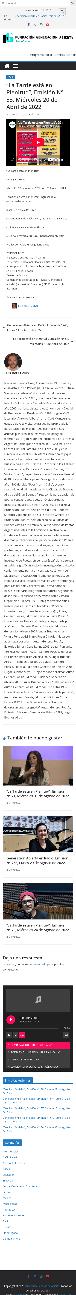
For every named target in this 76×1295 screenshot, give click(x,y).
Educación (8, 1174)
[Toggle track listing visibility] (66, 1035)
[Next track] (15, 1035)
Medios (7, 1198)
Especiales (9, 1180)
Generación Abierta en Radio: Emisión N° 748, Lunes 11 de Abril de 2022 (37, 327)
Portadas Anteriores (14, 1215)
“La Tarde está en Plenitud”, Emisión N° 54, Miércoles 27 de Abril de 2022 (40, 341)
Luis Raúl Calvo (32, 114)
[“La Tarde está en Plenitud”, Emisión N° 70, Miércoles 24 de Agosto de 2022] (38, 885)
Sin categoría (10, 1232)
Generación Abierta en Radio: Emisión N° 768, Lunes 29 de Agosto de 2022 (37, 860)
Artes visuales (11, 1151)
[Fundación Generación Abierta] (7, 66)
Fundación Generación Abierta (20, 1186)
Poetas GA (9, 1209)
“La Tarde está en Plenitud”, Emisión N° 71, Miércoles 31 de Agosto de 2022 (37, 793)
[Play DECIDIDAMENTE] (10, 1019)
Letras (6, 1192)
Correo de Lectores (14, 1163)
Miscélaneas (10, 1203)
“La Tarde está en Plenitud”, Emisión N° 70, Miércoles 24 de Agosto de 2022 (37, 927)
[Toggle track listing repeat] (22, 1035)
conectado (39, 964)
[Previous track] (9, 1035)
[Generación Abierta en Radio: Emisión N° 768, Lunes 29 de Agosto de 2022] (38, 818)
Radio (11, 77)
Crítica (6, 1169)
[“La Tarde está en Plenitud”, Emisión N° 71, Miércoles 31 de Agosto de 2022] (38, 749)
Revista (7, 1227)
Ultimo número (11, 1238)
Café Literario (10, 1157)
